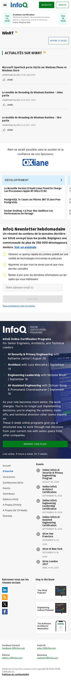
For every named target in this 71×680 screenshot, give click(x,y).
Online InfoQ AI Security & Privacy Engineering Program (52, 474)
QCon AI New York (52, 549)
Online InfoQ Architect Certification (49, 489)
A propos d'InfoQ (12, 504)
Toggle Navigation (5, 5)
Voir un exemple (25, 247)
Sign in (62, 5)
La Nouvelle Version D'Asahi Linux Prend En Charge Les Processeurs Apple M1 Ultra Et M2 (32, 190)
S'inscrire (8, 471)
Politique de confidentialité (15, 674)
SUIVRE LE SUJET (59, 40)
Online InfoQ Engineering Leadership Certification (49, 504)
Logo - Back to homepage (19, 4)
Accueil (7, 465)
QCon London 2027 (50, 563)
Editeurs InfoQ (10, 499)
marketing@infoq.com (47, 657)
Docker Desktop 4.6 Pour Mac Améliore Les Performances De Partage (28, 212)
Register (47, 5)
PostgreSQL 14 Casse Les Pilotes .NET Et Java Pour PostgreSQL (32, 201)
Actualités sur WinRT (23, 53)
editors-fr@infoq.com (12, 657)
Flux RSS (16, 32)
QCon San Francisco (47, 535)
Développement (17, 180)
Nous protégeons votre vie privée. (19, 306)
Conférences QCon (13, 482)
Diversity (7, 515)
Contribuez (9, 493)
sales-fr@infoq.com (46, 648)
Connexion (9, 476)
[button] (33, 299)
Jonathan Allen (11, 75)
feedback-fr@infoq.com (13, 648)
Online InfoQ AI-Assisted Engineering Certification (51, 521)
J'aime (10, 80)
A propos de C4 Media (15, 510)
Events (6, 488)
